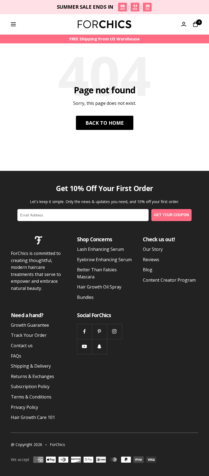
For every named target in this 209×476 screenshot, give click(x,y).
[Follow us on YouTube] (84, 346)
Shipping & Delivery (31, 366)
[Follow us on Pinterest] (99, 331)
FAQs (16, 356)
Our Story (153, 249)
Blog (147, 270)
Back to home (104, 123)
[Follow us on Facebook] (84, 331)
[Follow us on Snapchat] (99, 346)
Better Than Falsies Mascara (97, 273)
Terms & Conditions (31, 397)
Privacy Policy (24, 407)
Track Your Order (29, 335)
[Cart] (195, 24)
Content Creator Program (169, 280)
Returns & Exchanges (32, 376)
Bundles (85, 297)
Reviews (151, 260)
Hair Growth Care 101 (33, 417)
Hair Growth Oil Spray (99, 287)
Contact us (22, 346)
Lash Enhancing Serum (100, 249)
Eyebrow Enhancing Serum (104, 260)
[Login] (183, 24)
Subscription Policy (30, 386)
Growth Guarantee (30, 325)
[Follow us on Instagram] (114, 331)
